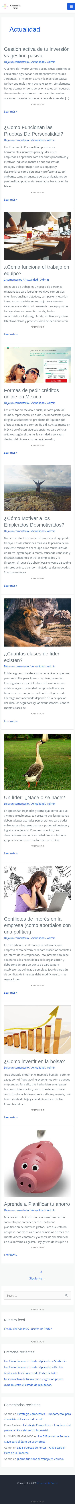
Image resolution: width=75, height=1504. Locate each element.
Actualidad (38, 62)
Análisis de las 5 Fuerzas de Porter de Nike (30, 1373)
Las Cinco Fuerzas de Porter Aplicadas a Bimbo (33, 1367)
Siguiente (37, 1278)
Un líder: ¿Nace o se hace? (34, 797)
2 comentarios (13, 279)
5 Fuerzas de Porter (47, 1483)
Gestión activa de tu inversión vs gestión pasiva (33, 1379)
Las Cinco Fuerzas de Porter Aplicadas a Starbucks (35, 1361)
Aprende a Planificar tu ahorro (37, 1204)
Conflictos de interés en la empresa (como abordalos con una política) (37, 925)
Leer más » (10, 111)
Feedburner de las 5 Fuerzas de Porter (28, 1329)
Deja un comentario (16, 62)
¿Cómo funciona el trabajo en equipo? (40, 1459)
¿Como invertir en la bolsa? (34, 1061)
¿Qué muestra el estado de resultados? (28, 1385)
